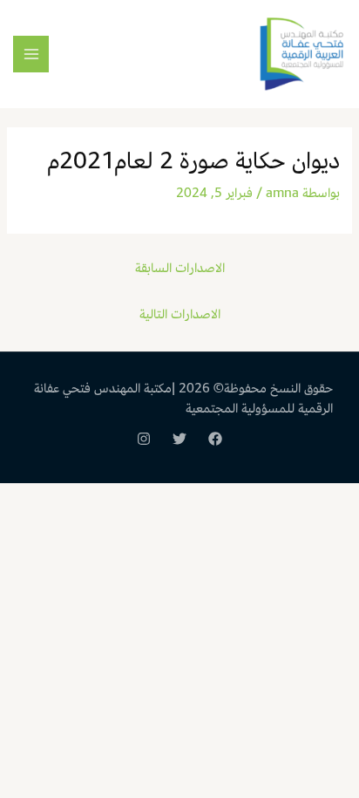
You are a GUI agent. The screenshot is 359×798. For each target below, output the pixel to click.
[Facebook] (215, 439)
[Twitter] (179, 439)
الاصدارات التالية (179, 314)
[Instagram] (144, 439)
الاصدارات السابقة (180, 267)
